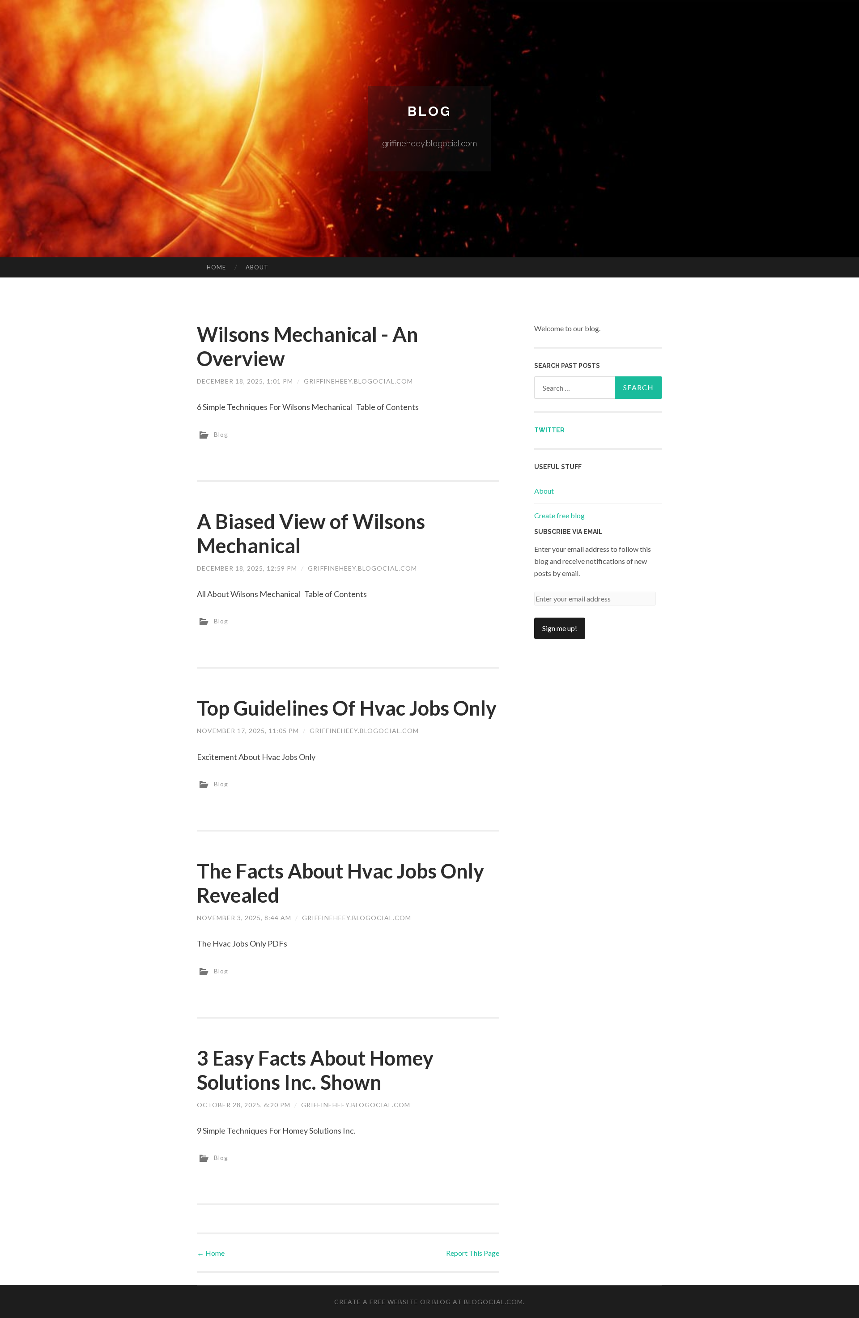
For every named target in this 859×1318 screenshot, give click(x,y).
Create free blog (559, 515)
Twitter (549, 430)
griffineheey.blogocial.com (358, 381)
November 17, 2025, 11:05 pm (248, 730)
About (257, 267)
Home (216, 267)
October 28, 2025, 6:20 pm (243, 1105)
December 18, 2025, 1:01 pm (245, 381)
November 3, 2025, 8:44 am (244, 917)
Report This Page (472, 1253)
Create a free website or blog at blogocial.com (428, 1301)
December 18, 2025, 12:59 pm (247, 568)
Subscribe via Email (568, 531)
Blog (429, 111)
